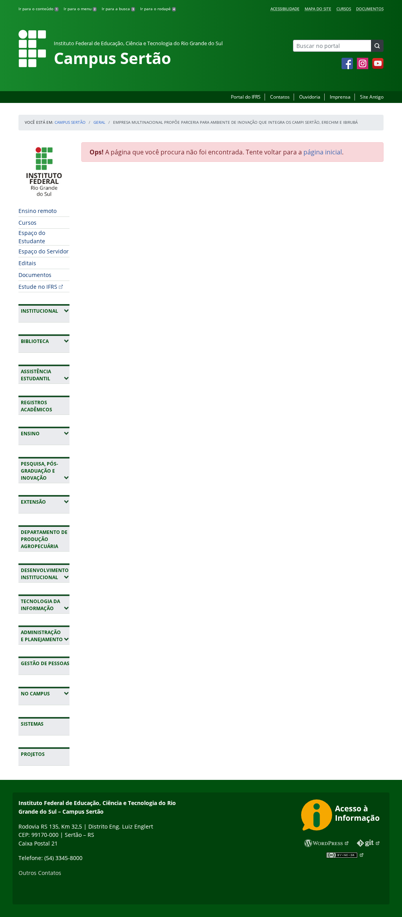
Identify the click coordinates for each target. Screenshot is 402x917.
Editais (27, 263)
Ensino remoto (37, 211)
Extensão (45, 501)
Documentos (370, 8)
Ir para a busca (118, 8)
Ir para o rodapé (157, 8)
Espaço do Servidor (43, 251)
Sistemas (32, 724)
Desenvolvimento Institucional (45, 574)
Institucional (45, 310)
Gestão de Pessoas (45, 663)
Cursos (343, 8)
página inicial (322, 152)
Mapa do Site (318, 8)
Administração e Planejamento (45, 636)
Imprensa (340, 97)
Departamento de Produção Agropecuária (44, 539)
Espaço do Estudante (31, 237)
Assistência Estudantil (45, 375)
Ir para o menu (79, 8)
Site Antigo (372, 97)
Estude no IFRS (37, 286)
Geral (99, 122)
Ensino (45, 433)
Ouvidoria (309, 97)
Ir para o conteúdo (37, 8)
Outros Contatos (39, 873)
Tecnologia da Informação (45, 605)
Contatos (280, 97)
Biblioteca (45, 341)
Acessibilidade (285, 8)
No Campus (45, 693)
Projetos (33, 754)
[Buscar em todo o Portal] (377, 46)
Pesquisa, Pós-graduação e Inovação (45, 470)
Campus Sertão (70, 122)
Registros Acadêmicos (36, 406)
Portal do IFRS (246, 97)
